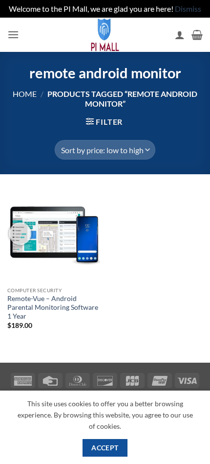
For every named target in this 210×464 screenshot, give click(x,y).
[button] (13, 34)
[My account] (180, 35)
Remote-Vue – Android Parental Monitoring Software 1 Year (52, 307)
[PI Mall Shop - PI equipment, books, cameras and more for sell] (105, 35)
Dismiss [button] (188, 8)
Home (25, 93)
